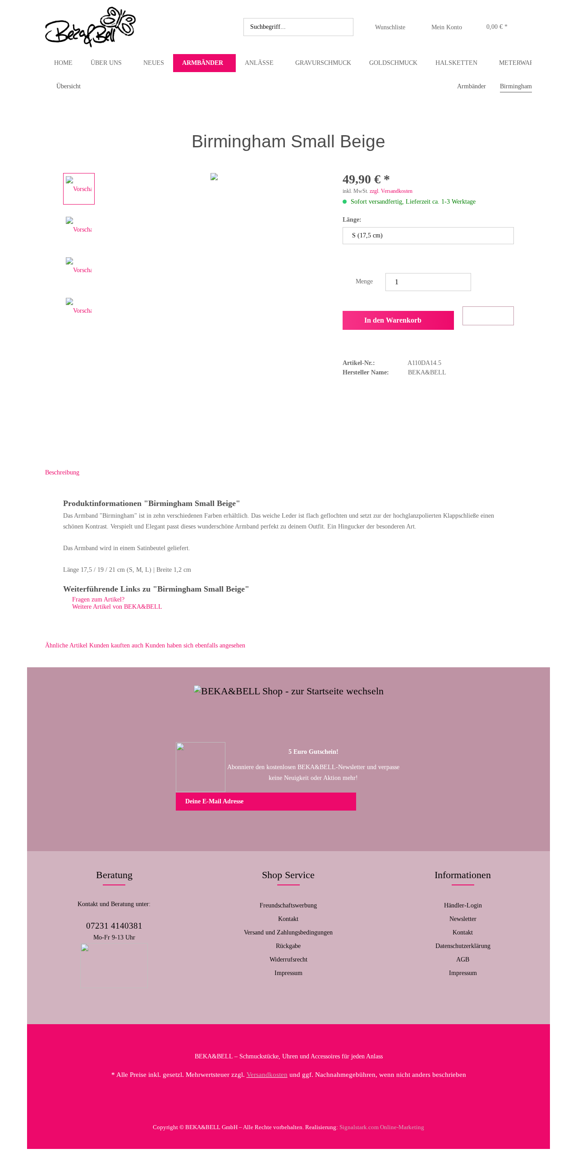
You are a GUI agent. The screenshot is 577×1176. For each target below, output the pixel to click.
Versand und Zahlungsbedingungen (288, 932)
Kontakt (288, 919)
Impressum (288, 973)
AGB (462, 959)
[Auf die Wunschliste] (488, 315)
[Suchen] (344, 27)
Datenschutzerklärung (462, 946)
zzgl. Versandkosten (391, 191)
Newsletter (462, 919)
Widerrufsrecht (288, 959)
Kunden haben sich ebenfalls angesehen (195, 645)
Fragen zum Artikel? (97, 599)
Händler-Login (463, 905)
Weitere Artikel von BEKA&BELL (116, 606)
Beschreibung (62, 472)
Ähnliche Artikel (66, 645)
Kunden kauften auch (116, 645)
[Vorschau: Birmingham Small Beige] (79, 189)
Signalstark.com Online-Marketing (381, 1127)
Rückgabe (288, 946)
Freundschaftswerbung (288, 905)
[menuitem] (298, 27)
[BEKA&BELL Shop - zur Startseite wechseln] (90, 27)
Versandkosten (267, 1074)
